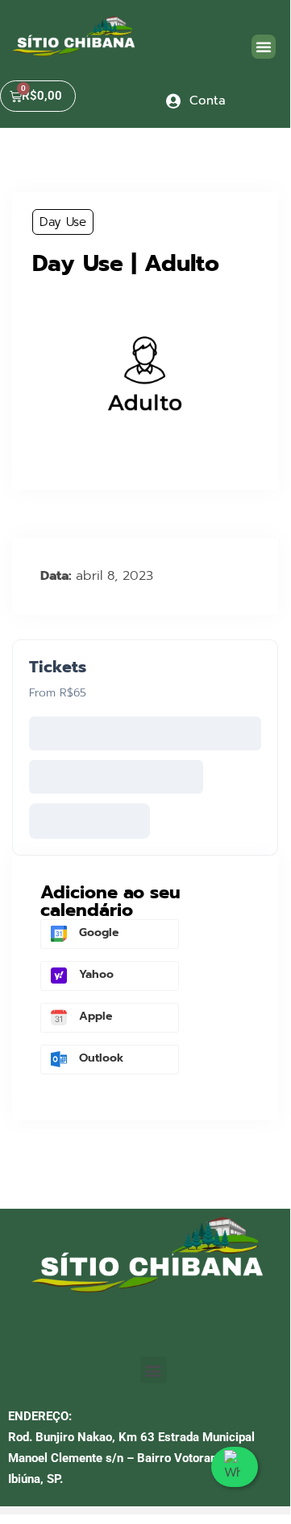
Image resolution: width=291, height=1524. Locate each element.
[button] (264, 47)
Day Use (62, 222)
